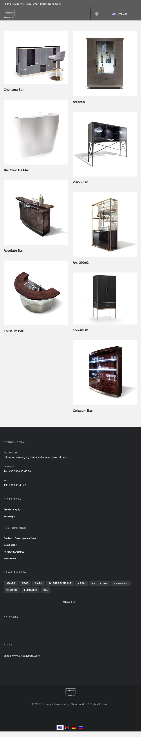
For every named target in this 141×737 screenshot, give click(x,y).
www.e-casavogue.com (26, 655)
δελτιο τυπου (99, 583)
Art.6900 (79, 101)
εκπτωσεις (30, 590)
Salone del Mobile (60, 583)
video (81, 583)
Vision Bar (80, 182)
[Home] (70, 692)
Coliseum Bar (13, 331)
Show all (69, 602)
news (25, 583)
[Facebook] (134, 4)
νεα (46, 590)
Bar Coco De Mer (16, 170)
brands (10, 583)
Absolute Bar (13, 250)
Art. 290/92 (80, 262)
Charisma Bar (14, 89)
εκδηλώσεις (121, 583)
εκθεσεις (11, 590)
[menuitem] (60, 727)
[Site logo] (9, 13)
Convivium (80, 330)
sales (38, 583)
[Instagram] (137, 4)
